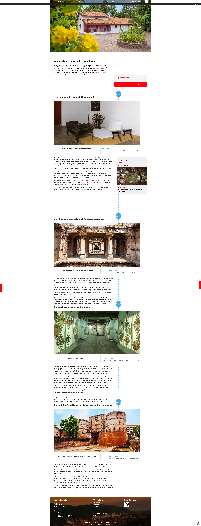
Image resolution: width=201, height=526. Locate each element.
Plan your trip (101, 1)
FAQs (94, 515)
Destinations (82, 1)
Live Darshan (96, 502)
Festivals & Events (112, 1)
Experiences (92, 1)
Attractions (96, 504)
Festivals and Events (98, 508)
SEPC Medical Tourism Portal (100, 513)
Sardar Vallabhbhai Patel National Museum (93, 180)
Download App (0, 287)
